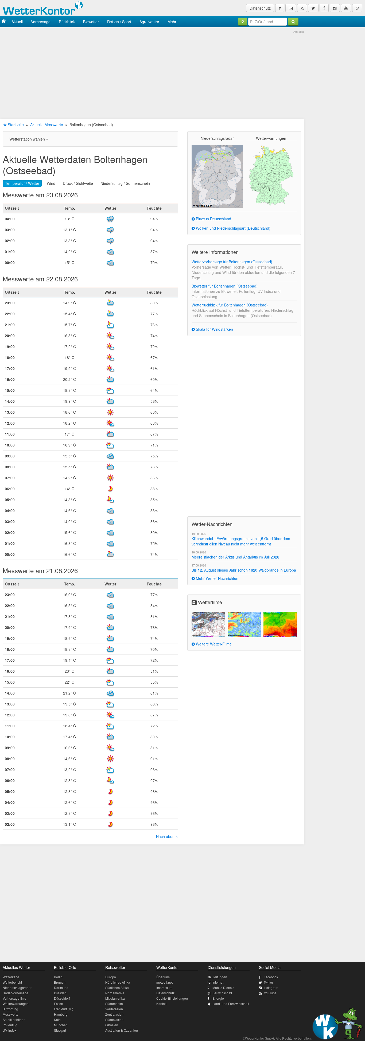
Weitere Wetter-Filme (213, 644)
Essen (58, 1003)
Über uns (163, 977)
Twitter (268, 982)
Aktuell (17, 21)
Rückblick (67, 21)
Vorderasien (114, 1009)
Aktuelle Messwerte (46, 124)
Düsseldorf (62, 998)
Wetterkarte (11, 977)
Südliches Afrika (117, 987)
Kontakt (161, 1003)
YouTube (270, 993)
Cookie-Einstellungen (172, 998)
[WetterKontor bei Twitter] (313, 8)
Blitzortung (10, 1009)
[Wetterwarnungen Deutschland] (271, 175)
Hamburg (61, 1014)
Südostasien (114, 1019)
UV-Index (9, 1030)
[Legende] (279, 8)
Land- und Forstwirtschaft (230, 1003)
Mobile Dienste (223, 987)
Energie (218, 998)
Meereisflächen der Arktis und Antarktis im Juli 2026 (235, 557)
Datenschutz (260, 8)
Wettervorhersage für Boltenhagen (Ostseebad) (232, 261)
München (61, 1025)
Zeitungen (219, 977)
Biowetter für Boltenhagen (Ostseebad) (225, 286)
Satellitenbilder (14, 1019)
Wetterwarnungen (16, 1003)
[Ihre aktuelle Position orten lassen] (242, 22)
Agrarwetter (149, 21)
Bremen (59, 982)
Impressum (164, 987)
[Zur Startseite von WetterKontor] (3, 21)
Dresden (60, 993)
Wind (51, 183)
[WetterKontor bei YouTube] (346, 8)
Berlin (58, 977)
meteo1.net (164, 982)
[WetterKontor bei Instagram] (335, 8)
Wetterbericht (12, 982)
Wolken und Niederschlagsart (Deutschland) (232, 228)
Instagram (271, 987)
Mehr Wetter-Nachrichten (216, 578)
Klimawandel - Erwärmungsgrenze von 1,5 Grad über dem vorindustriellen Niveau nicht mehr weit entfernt (241, 541)
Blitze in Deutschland (213, 218)
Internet (217, 982)
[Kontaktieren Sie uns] (290, 8)
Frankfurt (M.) (63, 1009)
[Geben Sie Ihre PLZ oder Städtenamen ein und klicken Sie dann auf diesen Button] (293, 22)
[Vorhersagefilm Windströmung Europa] (244, 624)
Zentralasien (114, 1014)
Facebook (271, 977)
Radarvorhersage (15, 993)
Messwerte (10, 1014)
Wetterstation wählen (27, 139)
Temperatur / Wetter (22, 183)
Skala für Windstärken (214, 329)
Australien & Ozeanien (121, 1030)
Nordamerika (114, 993)
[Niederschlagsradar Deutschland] (217, 175)
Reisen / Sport (119, 21)
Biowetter (91, 21)
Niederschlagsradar (17, 987)
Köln (57, 1019)
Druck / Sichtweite (78, 183)
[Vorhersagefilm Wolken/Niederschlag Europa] (208, 624)
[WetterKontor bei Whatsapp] (357, 8)
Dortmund (61, 987)
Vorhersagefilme (14, 998)
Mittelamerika (115, 998)
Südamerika (114, 1003)
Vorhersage (41, 21)
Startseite (15, 124)
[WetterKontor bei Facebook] (324, 8)
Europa (110, 977)
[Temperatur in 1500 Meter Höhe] (280, 624)
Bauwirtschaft (222, 993)
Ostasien (111, 1025)
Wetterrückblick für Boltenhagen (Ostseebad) (230, 305)
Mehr (172, 21)
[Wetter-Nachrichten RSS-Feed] (302, 8)
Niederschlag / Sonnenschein (125, 183)
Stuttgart (60, 1030)
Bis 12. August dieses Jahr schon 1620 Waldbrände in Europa (244, 570)
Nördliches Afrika (117, 982)
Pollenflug (10, 1025)
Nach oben (166, 836)
